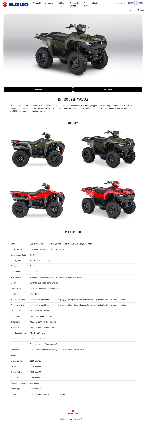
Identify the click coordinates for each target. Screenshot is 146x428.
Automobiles (38, 3)
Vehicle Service (61, 4)
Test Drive (86, 4)
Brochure (38, 89)
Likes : (130, 10)
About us (95, 3)
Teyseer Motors (135, 3)
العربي (123, 3)
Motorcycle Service (74, 4)
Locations (115, 3)
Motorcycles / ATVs (50, 4)
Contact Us (105, 4)
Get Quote (108, 89)
